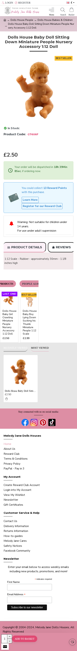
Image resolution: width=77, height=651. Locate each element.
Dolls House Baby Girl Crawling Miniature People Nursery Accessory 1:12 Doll (9, 322)
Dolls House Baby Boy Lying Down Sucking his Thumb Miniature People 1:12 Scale (30, 322)
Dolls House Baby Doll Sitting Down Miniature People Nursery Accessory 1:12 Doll (20, 391)
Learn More (30, 200)
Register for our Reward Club (42, 206)
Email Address (16, 594)
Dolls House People (22, 20)
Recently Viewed (15, 347)
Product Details (26, 247)
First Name (13, 582)
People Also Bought (36, 284)
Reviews (63, 247)
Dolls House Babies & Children (55, 20)
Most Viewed (40, 347)
